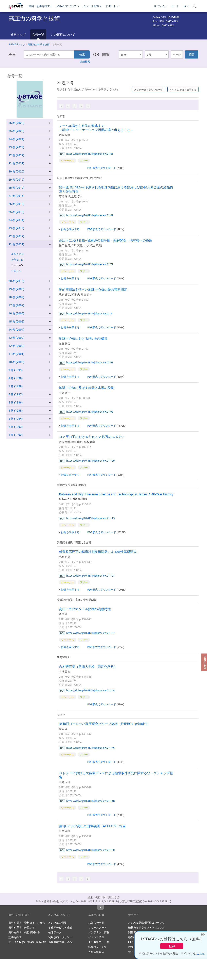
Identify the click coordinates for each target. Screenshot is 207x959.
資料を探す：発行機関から (24, 932)
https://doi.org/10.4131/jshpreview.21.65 (89, 153)
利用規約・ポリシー (60, 937)
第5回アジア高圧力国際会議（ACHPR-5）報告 (92, 826)
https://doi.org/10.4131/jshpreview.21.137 (90, 633)
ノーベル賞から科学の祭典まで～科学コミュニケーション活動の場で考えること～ (96, 127)
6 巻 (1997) (15, 394)
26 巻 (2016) (16, 204)
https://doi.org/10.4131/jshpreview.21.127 (90, 575)
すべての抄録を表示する (183, 89)
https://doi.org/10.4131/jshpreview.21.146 (90, 747)
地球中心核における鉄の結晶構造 (83, 338)
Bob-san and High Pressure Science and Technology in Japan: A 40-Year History (116, 494)
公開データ (54, 932)
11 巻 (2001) (16, 354)
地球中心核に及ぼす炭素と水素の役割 (86, 387)
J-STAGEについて (66, 6)
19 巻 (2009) (16, 289)
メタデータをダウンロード (148, 89)
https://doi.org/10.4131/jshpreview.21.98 (89, 411)
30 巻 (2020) (16, 171)
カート (175, 6)
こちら (201, 953)
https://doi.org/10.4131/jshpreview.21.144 (90, 690)
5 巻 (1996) (15, 402)
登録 (172, 946)
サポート (111, 6)
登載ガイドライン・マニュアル (146, 927)
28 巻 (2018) (16, 187)
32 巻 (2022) (16, 155)
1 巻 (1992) (15, 435)
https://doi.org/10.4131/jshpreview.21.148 (90, 801)
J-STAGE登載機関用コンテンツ (146, 922)
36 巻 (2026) (16, 123)
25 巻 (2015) (16, 212)
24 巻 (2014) (16, 220)
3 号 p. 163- (17, 259)
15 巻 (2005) (16, 321)
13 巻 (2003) (16, 338)
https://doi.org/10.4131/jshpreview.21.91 (89, 362)
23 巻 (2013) (16, 228)
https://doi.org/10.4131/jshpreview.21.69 (89, 215)
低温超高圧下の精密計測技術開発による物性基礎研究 (98, 551)
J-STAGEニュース (98, 942)
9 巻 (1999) (15, 370)
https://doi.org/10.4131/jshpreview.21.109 (90, 460)
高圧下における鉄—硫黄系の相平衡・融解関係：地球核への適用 (105, 240)
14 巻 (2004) (16, 329)
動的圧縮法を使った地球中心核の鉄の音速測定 (93, 289)
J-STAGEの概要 (57, 922)
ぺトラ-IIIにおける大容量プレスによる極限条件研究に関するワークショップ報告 (116, 775)
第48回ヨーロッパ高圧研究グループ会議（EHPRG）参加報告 (103, 724)
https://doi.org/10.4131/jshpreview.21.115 (90, 518)
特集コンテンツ (97, 947)
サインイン (160, 6)
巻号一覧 (38, 34)
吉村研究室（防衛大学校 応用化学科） (88, 666)
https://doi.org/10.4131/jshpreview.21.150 (90, 850)
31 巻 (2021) (16, 163)
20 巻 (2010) (16, 281)
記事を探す (15, 937)
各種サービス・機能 (60, 927)
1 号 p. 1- (16, 271)
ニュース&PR (91, 6)
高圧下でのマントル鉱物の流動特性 (85, 609)
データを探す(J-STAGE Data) (25, 942)
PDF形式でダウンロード (101, 168)
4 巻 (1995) (15, 410)
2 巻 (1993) (15, 427)
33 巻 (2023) (16, 147)
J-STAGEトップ (16, 44)
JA (185, 6)
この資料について (63, 34)
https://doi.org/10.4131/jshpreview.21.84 (89, 313)
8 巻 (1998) (15, 378)
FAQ (130, 942)
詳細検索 (85, 61)
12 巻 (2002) (16, 346)
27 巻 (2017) (16, 196)
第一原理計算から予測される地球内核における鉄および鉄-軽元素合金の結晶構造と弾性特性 (116, 189)
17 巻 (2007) (16, 305)
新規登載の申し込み (60, 942)
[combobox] (131, 54)
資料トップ (18, 34)
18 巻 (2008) (16, 297)
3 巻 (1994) (15, 418)
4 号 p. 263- (17, 254)
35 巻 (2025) (16, 131)
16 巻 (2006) (16, 313)
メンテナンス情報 (98, 932)
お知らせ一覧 (96, 922)
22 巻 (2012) (16, 236)
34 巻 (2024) (16, 139)
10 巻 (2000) (16, 362)
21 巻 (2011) (16, 244)
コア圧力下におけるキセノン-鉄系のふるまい (92, 436)
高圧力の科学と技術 (39, 44)
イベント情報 (96, 937)
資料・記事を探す (39, 6)
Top (100, 907)
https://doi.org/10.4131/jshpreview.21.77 (89, 264)
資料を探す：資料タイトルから (26, 922)
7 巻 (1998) (15, 386)
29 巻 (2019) (16, 179)
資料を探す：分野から (21, 927)
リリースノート (97, 927)
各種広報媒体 (96, 952)
